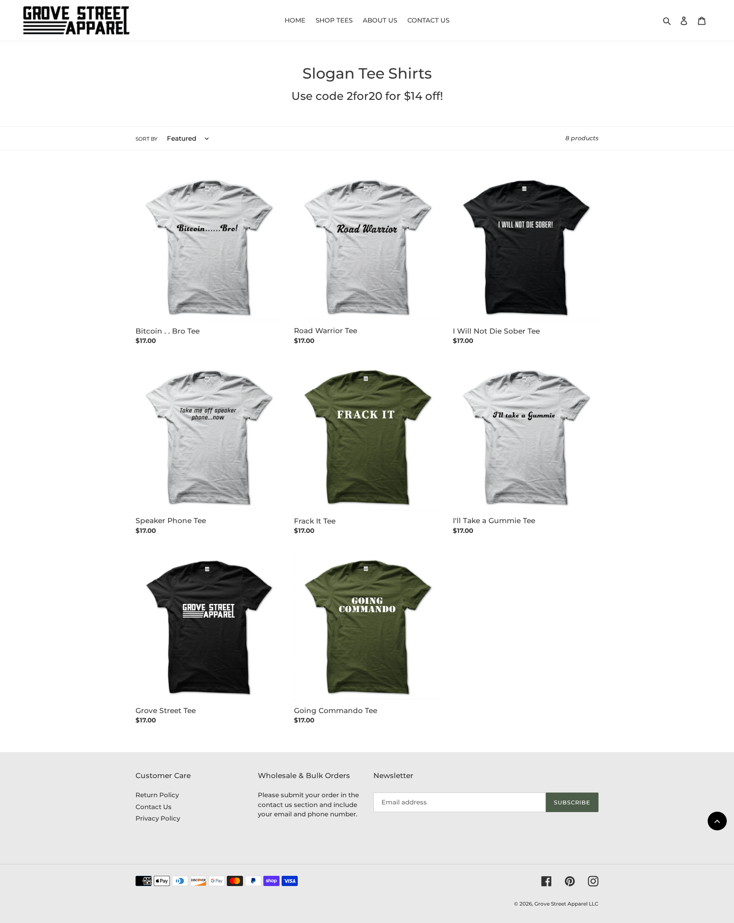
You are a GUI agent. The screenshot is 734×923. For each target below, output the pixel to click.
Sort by (147, 139)
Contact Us (154, 807)
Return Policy (157, 795)
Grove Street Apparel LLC (566, 903)
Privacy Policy (158, 818)
